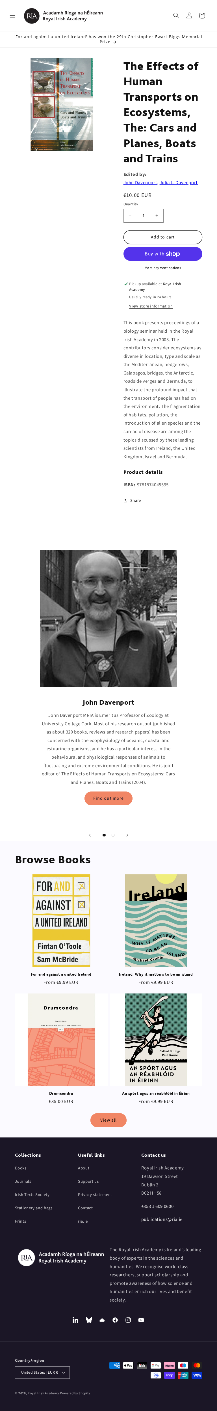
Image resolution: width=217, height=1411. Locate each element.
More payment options (163, 267)
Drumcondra (61, 1093)
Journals (23, 1181)
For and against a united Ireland (61, 974)
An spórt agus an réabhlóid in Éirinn (156, 1093)
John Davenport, (141, 182)
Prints (20, 1221)
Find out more (108, 798)
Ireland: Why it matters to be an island (156, 974)
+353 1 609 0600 (157, 1206)
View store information (151, 306)
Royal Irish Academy (43, 1393)
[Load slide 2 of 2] (113, 835)
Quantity (130, 204)
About (83, 1168)
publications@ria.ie (162, 1219)
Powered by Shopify (75, 1393)
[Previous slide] (90, 835)
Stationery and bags (34, 1208)
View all (108, 1120)
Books (21, 1168)
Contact (85, 1208)
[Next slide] (127, 835)
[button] (12, 15)
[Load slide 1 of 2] (104, 835)
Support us (88, 1181)
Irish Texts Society (32, 1195)
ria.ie (83, 1221)
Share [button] (135, 501)
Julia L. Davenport (179, 182)
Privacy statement (95, 1195)
